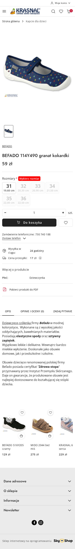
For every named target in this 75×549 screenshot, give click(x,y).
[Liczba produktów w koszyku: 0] (69, 11)
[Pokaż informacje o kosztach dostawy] (40, 258)
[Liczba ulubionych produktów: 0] (61, 11)
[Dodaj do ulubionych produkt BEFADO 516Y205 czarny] (22, 412)
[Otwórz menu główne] (4, 11)
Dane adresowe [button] (15, 481)
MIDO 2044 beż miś (40, 446)
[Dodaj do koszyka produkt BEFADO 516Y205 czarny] (21, 435)
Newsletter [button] (11, 510)
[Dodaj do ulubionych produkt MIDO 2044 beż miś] (50, 412)
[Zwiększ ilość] (63, 212)
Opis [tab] (8, 311)
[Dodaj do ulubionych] (66, 223)
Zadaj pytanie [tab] (62, 311)
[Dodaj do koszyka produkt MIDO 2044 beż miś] (50, 435)
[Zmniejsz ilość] (5, 212)
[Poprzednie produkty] (9, 419)
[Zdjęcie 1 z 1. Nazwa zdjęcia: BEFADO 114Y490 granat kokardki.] (8, 131)
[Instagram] (40, 522)
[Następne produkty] (66, 419)
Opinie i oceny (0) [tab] (32, 311)
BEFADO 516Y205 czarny (13, 446)
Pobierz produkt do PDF (23, 289)
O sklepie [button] (10, 491)
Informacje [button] (11, 500)
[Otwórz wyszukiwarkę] (53, 11)
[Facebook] (34, 522)
